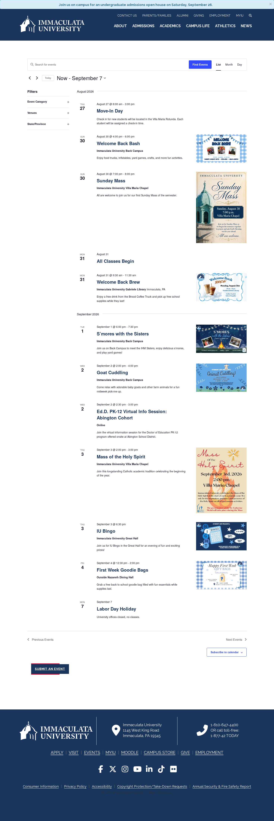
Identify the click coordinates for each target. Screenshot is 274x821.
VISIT (74, 752)
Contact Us (127, 15)
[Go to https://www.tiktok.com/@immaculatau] (161, 769)
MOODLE (129, 752)
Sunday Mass (111, 180)
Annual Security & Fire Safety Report (222, 786)
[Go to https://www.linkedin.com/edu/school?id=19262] (149, 769)
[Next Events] (37, 78)
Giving (199, 15)
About (120, 26)
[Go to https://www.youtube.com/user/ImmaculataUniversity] (137, 769)
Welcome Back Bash (118, 143)
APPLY (57, 752)
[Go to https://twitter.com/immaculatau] (112, 769)
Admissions (143, 26)
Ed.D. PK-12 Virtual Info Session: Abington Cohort (132, 414)
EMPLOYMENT (209, 752)
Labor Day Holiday (116, 609)
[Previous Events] (29, 78)
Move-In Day (110, 110)
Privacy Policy (75, 786)
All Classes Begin (115, 261)
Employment (220, 15)
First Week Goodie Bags (122, 570)
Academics (170, 26)
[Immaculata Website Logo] (52, 32)
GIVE (185, 752)
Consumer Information (41, 786)
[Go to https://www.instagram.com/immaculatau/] (125, 769)
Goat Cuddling (112, 372)
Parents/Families (156, 15)
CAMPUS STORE (159, 752)
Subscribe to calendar (225, 652)
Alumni (182, 15)
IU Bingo (106, 531)
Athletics (225, 26)
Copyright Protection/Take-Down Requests (152, 786)
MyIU (239, 15)
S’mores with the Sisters (123, 333)
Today (48, 77)
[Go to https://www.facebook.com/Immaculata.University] (100, 769)
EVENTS (92, 752)
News (246, 26)
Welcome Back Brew (118, 282)
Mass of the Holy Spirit (121, 456)
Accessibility (102, 786)
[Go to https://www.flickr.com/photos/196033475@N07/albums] (173, 769)
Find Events (200, 64)
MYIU (110, 752)
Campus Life (198, 26)
